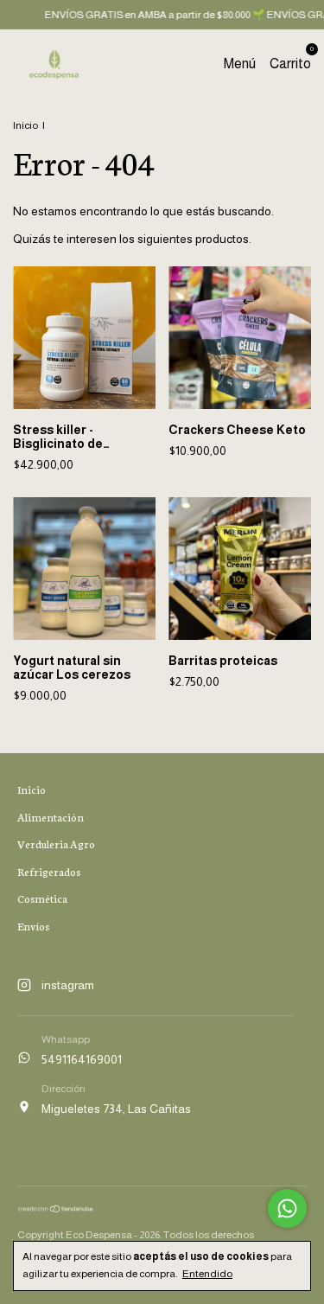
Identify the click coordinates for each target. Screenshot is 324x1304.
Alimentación (50, 816)
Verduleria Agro (56, 843)
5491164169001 (81, 1059)
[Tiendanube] (56, 1209)
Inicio (25, 125)
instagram (67, 985)
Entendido (207, 1274)
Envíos (33, 925)
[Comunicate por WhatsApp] (287, 1208)
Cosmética (42, 898)
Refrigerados (48, 871)
